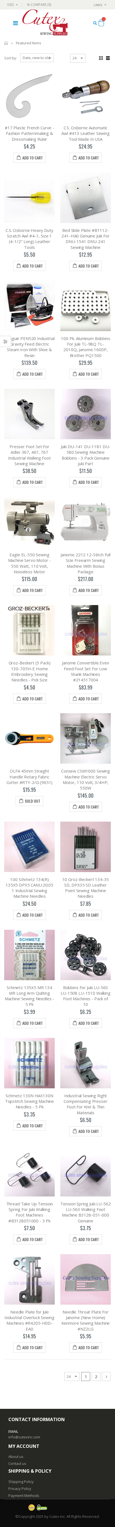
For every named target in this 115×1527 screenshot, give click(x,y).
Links (98, 5)
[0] (101, 23)
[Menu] (15, 23)
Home (6, 43)
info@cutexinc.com (24, 1436)
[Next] (106, 1376)
